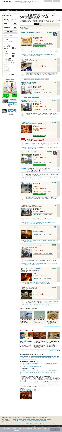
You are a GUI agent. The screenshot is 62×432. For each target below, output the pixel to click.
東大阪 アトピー (31, 117)
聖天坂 (42, 356)
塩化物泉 (35, 366)
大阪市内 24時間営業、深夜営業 (39, 222)
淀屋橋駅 (25, 97)
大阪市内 (34, 420)
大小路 (57, 357)
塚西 (52, 356)
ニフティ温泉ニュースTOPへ (53, 350)
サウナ (21, 363)
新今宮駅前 (26, 356)
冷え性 (54, 364)
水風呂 (49, 363)
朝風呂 (25, 366)
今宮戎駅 (38, 55)
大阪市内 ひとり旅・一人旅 (35, 78)
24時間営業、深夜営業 (10, 62)
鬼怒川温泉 (49, 419)
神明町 (46, 357)
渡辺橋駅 (33, 97)
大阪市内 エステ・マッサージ (50, 54)
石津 (35, 359)
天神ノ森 (46, 356)
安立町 (29, 357)
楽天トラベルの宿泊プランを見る (39, 46)
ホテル (21, 364)
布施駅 (51, 117)
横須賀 (18, 420)
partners (24, 428)
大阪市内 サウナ (27, 223)
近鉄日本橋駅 (46, 283)
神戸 (45, 420)
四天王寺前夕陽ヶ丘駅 (54, 240)
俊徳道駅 (54, 117)
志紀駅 (25, 202)
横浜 (13, 420)
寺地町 (23, 359)
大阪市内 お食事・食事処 (54, 147)
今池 (29, 356)
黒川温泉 (41, 419)
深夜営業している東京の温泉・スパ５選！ (28, 389)
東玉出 (49, 356)
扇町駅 (29, 148)
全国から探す (14, 19)
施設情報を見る (38, 43)
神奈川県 (14, 417)
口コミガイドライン (46, 423)
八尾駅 (28, 202)
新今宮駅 (30, 55)
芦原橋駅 (42, 79)
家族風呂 (7, 70)
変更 (15, 23)
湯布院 (45, 419)
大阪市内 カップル (27, 78)
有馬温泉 (20, 419)
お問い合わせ (57, 423)
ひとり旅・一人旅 (44, 363)
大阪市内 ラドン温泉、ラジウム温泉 (30, 263)
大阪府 (33, 417)
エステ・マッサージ (41, 364)
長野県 (40, 417)
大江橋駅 (29, 97)
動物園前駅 (26, 55)
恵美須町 (21, 356)
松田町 (34, 356)
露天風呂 (53, 363)
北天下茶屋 (38, 356)
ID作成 (58, 2)
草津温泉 (14, 419)
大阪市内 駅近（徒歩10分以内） (50, 222)
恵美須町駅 (34, 55)
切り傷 (28, 366)
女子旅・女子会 (49, 364)
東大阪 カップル (42, 117)
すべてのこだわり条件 (10, 74)
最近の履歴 (56, 1)
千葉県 (21, 417)
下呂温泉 (28, 419)
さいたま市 (24, 420)
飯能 (27, 420)
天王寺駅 (48, 240)
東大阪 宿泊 (26, 117)
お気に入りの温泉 (48, 1)
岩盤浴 (31, 366)
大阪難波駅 (33, 264)
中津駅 (37, 223)
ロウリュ (21, 366)
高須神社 (39, 357)
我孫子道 (32, 357)
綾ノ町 (43, 357)
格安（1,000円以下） (36, 363)
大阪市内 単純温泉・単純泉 (28, 54)
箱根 (17, 419)
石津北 (32, 359)
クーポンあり (33, 25)
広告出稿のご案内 (38, 423)
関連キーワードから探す (7, 421)
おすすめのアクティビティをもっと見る (51, 326)
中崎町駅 (25, 148)
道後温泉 (37, 419)
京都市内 (38, 420)
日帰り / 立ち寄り (9, 41)
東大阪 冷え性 (37, 117)
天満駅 (35, 148)
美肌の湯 (39, 366)
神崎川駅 (40, 223)
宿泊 (56, 363)
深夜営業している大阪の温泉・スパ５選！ (28, 390)
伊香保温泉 (33, 419)
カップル (35, 364)
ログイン (54, 2)
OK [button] (55, 429)
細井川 (26, 357)
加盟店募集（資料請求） (29, 423)
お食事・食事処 (30, 364)
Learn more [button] (16, 430)
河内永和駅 (48, 117)
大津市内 (42, 420)
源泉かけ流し (8, 71)
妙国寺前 (50, 357)
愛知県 (43, 417)
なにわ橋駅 (37, 97)
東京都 (30, 417)
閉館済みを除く (41, 25)
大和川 (36, 357)
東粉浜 (55, 356)
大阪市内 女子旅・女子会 (45, 78)
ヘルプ (52, 423)
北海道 (37, 417)
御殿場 (30, 420)
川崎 (16, 420)
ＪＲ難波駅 (46, 79)
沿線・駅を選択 (10, 31)
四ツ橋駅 (37, 264)
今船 (32, 356)
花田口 (53, 357)
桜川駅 (39, 79)
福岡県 (46, 417)
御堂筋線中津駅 (36, 178)
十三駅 (31, 223)
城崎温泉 (24, 419)
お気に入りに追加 (48, 43)
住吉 (58, 356)
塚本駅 (34, 223)
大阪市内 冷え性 (42, 54)
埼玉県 (18, 417)
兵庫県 (24, 417)
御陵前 (26, 359)
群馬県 (27, 417)
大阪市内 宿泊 (36, 54)
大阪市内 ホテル (43, 240)
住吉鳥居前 (22, 357)
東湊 (29, 359)
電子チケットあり (25, 25)
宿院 (20, 359)
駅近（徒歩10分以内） (27, 363)
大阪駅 (32, 148)
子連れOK (25, 364)
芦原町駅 (36, 79)
